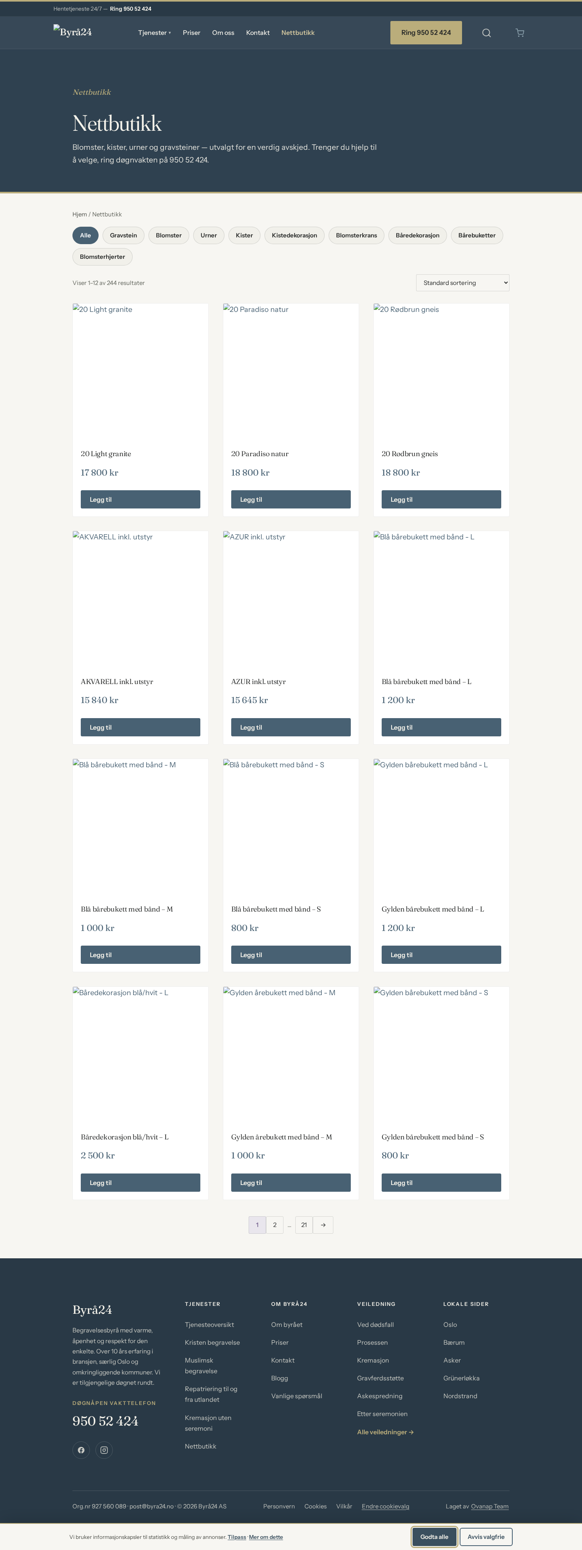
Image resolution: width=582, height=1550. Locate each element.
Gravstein (123, 235)
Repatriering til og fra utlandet (211, 1394)
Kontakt (258, 32)
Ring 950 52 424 (130, 8)
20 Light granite (106, 453)
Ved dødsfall (375, 1324)
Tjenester (154, 32)
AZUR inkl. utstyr (258, 681)
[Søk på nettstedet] (486, 33)
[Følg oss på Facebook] (81, 1450)
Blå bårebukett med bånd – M (127, 909)
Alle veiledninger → (385, 1432)
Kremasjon (373, 1360)
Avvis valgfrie (486, 1536)
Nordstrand (460, 1396)
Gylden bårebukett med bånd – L (433, 909)
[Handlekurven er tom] (520, 33)
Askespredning (380, 1396)
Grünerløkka (461, 1378)
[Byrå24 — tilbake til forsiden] (85, 33)
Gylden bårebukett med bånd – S (433, 1136)
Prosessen (372, 1342)
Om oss (223, 32)
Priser (191, 32)
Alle (85, 235)
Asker (452, 1360)
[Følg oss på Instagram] (104, 1450)
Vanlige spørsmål (296, 1396)
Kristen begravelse (212, 1342)
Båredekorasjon (417, 235)
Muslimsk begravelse (201, 1365)
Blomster (169, 235)
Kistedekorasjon (294, 235)
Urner (209, 235)
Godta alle (434, 1536)
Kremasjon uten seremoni (208, 1423)
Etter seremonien (382, 1414)
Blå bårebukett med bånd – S (276, 909)
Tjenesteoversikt (209, 1324)
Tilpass (237, 1537)
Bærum (454, 1342)
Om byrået (286, 1324)
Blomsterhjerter (102, 256)
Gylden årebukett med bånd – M (281, 1136)
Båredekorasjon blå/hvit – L (124, 1136)
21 (304, 1225)
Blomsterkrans (356, 235)
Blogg (279, 1378)
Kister (244, 235)
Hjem (79, 214)
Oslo (450, 1324)
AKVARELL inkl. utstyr (117, 681)
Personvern (279, 1506)
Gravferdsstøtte (380, 1378)
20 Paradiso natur (260, 453)
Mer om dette (266, 1537)
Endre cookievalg (385, 1506)
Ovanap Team (490, 1506)
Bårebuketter (477, 235)
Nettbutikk (298, 32)
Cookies (315, 1506)
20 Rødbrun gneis (410, 453)
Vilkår (344, 1506)
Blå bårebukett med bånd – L (427, 681)
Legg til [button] (101, 499)
